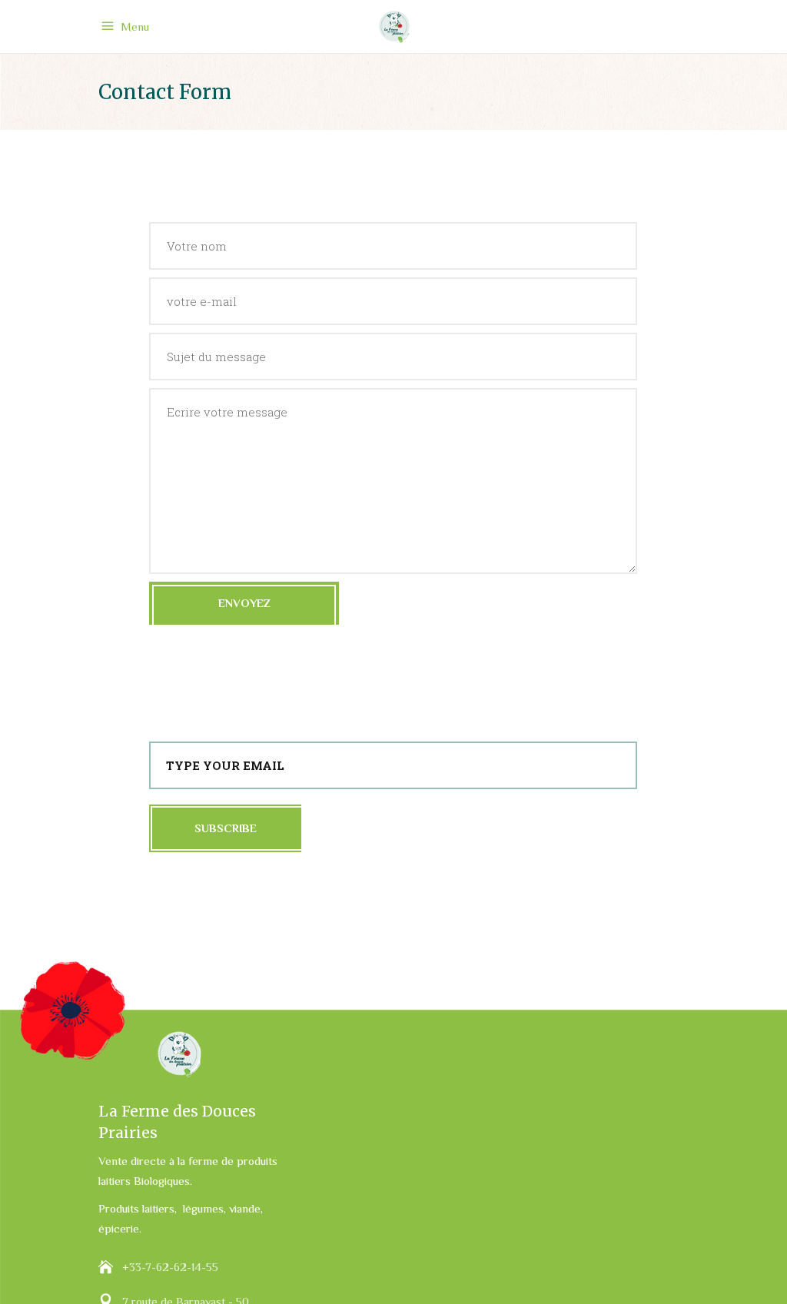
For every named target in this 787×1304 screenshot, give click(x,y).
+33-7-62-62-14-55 (170, 1266)
